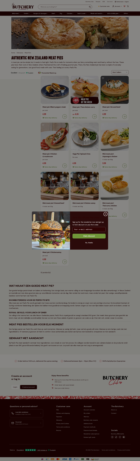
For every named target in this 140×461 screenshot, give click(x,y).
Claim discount (89, 236)
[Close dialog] (105, 214)
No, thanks (89, 243)
